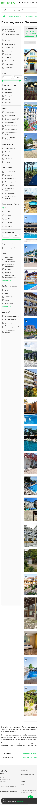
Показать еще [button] (6, 280)
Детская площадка (12, 316)
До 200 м (8, 215)
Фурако (8, 162)
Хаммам (8, 158)
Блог (23, 784)
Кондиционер (9, 303)
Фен (6, 293)
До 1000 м (8, 222)
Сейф (7, 300)
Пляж (8, 272)
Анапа (32, 31)
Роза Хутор (32, 33)
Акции (23, 781)
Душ (6, 290)
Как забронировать (28, 774)
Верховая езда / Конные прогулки (11, 276)
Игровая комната (11, 319)
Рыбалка (8, 269)
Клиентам (24, 770)
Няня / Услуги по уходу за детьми (12, 327)
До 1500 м (8, 226)
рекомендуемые (30, 42)
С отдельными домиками (9, 265)
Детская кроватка (11, 323)
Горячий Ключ (29, 36)
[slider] (2, 81)
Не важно (8, 208)
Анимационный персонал (10, 331)
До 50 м (7, 211)
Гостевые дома (28, 757)
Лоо (26, 33)
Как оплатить (25, 778)
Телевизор (8, 297)
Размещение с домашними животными (10, 259)
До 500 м (8, 219)
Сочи (26, 31)
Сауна (7, 155)
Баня (7, 152)
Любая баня (10, 148)
